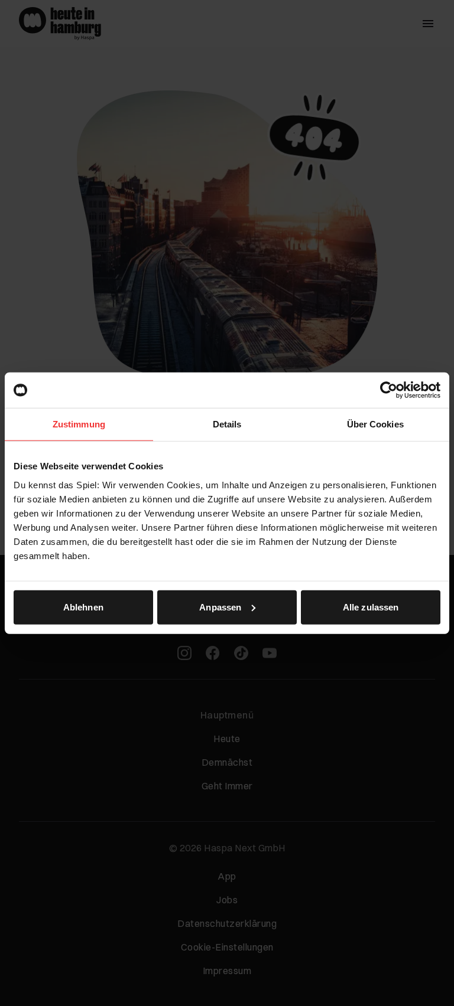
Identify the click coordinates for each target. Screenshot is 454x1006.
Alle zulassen (370, 607)
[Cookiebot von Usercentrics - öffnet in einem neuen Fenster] (388, 390)
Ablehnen (83, 607)
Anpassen (220, 607)
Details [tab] (227, 424)
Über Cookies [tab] (375, 424)
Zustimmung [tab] (79, 424)
